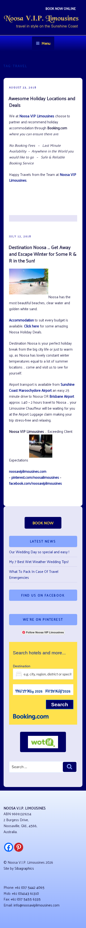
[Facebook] (8, 847)
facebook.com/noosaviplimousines (35, 483)
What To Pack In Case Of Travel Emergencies (33, 574)
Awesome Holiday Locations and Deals (42, 101)
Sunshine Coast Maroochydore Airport (42, 387)
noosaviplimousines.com (27, 471)
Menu (46, 43)
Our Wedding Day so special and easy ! (39, 551)
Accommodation (21, 320)
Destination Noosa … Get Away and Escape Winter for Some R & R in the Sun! (42, 254)
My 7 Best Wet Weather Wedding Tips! (39, 561)
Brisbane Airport (61, 396)
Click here (31, 326)
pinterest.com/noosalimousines (35, 477)
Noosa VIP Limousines (36, 116)
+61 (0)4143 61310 (25, 893)
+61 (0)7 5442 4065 (29, 887)
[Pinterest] (18, 847)
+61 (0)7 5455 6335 (26, 899)
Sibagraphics (24, 868)
